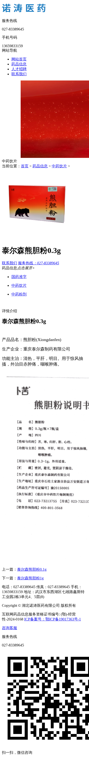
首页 (24, 166)
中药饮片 (59, 166)
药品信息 (19, 64)
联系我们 (19, 74)
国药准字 (19, 277)
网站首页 (19, 59)
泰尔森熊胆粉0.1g (32, 569)
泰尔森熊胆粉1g (30, 578)
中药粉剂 (19, 294)
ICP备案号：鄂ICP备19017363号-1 (52, 619)
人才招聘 (19, 69)
